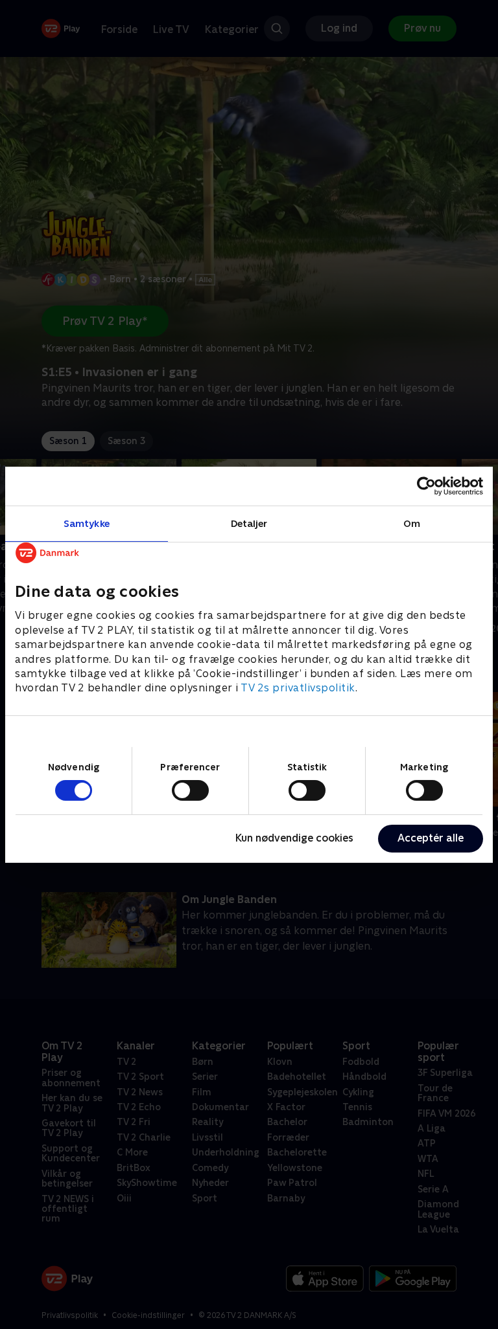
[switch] (190, 790)
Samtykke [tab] (87, 522)
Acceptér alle (430, 838)
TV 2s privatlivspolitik (298, 688)
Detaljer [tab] (249, 522)
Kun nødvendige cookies (294, 838)
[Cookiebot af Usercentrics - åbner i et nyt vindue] (426, 485)
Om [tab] (411, 522)
